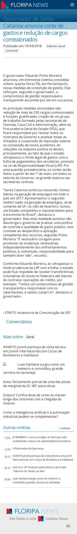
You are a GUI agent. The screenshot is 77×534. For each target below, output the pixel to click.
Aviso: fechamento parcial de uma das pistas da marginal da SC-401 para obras (37, 384)
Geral (30, 336)
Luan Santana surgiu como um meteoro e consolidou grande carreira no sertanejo (34, 368)
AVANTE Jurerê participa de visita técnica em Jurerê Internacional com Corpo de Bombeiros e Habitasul (34, 351)
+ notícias (65, 428)
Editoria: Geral (56, 46)
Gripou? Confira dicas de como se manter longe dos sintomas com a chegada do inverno (34, 399)
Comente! (11, 51)
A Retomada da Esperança (28, 448)
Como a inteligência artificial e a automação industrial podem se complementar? (36, 414)
